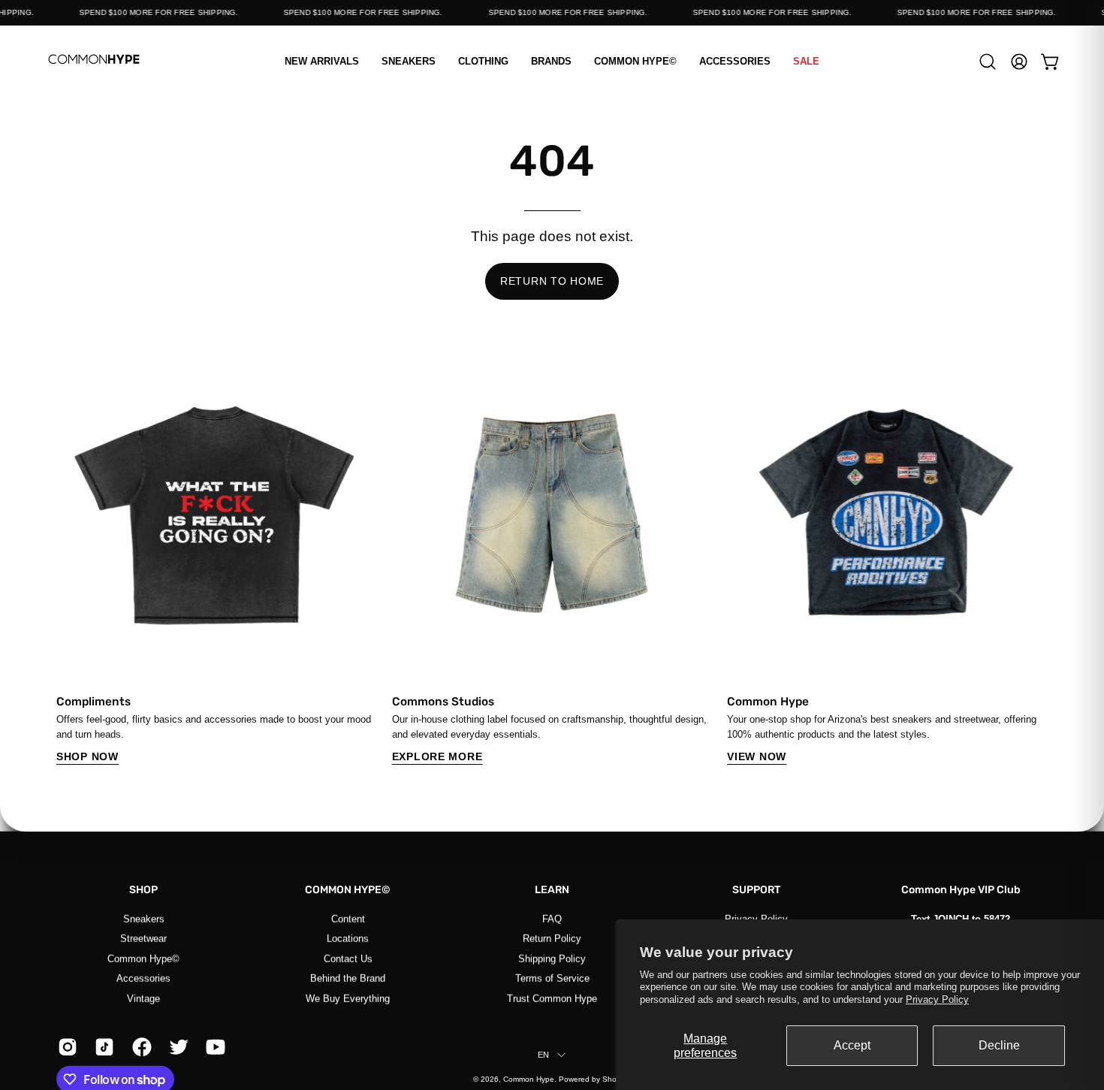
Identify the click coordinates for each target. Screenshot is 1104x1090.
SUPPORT (756, 889)
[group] (552, 559)
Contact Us (348, 958)
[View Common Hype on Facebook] (139, 1047)
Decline (999, 1045)
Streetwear (143, 938)
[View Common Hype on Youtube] (213, 1047)
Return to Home (552, 281)
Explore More (437, 756)
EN (543, 1054)
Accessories (143, 977)
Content (348, 918)
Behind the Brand (347, 977)
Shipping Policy (552, 958)
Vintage (143, 998)
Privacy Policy (937, 999)
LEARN (552, 889)
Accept (852, 1045)
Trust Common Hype (552, 998)
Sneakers (143, 918)
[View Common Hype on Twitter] (176, 1047)
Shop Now (87, 756)
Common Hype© (143, 958)
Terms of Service (552, 977)
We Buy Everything (348, 998)
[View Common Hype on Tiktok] (101, 1047)
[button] (483, 61)
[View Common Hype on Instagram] (65, 1047)
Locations (348, 938)
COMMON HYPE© (348, 889)
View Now (756, 756)
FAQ (552, 918)
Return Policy (552, 938)
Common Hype (528, 1079)
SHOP (143, 889)
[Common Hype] (94, 61)
